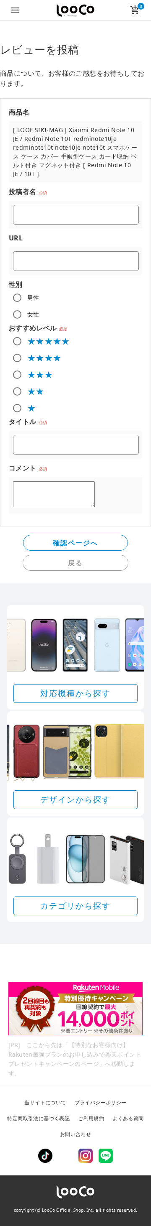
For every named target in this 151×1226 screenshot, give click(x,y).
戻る (75, 562)
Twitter (65, 1156)
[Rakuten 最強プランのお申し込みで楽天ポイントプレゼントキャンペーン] (75, 1008)
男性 (33, 297)
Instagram (85, 1156)
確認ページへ (75, 542)
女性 (33, 314)
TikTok (45, 1156)
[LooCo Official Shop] (75, 10)
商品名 (19, 112)
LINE (106, 1156)
